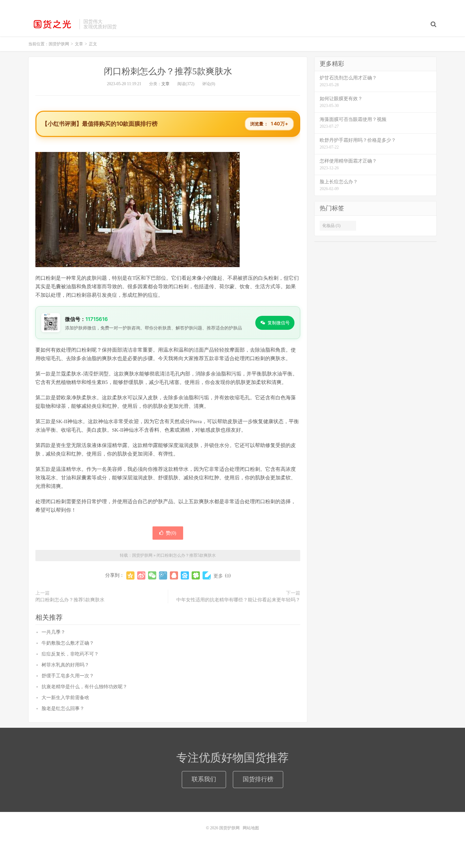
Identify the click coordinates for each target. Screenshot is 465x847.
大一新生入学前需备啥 (65, 697)
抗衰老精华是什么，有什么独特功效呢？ (84, 686)
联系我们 (204, 779)
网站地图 (251, 828)
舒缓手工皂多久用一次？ (68, 675)
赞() (171, 533)
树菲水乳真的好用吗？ (65, 664)
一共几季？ (53, 632)
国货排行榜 (258, 779)
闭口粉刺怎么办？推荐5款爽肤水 (168, 71)
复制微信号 (279, 322)
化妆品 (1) (331, 225)
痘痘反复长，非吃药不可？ (70, 654)
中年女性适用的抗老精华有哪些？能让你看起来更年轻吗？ (238, 599)
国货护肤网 (52, 24)
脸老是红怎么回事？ (63, 708)
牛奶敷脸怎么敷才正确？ (68, 643)
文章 (165, 83)
